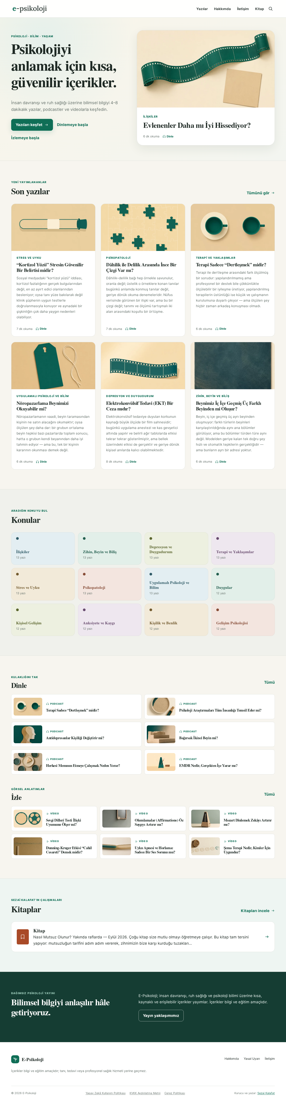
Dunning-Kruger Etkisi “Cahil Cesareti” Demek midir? (69, 850)
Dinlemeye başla (72, 124)
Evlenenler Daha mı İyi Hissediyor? (197, 125)
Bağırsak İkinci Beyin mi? (198, 738)
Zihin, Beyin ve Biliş (212, 396)
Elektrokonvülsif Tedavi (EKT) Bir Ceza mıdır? (139, 405)
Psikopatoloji (118, 257)
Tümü (269, 682)
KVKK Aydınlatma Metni (145, 1093)
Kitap (259, 9)
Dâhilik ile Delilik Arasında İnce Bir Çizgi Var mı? (141, 267)
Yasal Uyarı (252, 1058)
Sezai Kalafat (266, 1093)
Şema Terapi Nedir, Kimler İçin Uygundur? (247, 850)
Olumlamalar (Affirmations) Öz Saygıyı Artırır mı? (159, 822)
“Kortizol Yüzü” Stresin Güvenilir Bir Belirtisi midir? (50, 267)
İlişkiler (150, 116)
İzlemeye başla (25, 138)
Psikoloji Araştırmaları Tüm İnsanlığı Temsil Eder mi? (220, 710)
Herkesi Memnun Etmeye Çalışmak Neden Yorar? (83, 765)
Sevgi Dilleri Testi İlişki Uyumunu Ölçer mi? (63, 822)
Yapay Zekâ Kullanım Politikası (106, 1093)
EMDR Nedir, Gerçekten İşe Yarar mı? (208, 765)
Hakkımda (222, 9)
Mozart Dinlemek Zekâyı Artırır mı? (248, 822)
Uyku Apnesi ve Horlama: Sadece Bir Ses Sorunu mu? (155, 850)
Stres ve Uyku (29, 257)
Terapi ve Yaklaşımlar (216, 257)
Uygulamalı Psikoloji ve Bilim (43, 396)
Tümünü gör (258, 193)
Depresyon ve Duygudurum (130, 396)
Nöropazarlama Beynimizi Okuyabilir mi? (43, 405)
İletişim (243, 9)
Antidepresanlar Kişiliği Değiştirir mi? (75, 738)
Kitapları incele (255, 911)
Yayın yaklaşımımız (161, 1015)
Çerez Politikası (174, 1093)
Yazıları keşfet (29, 124)
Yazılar (202, 9)
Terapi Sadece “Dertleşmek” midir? (231, 264)
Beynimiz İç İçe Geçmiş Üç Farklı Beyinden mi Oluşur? (228, 405)
